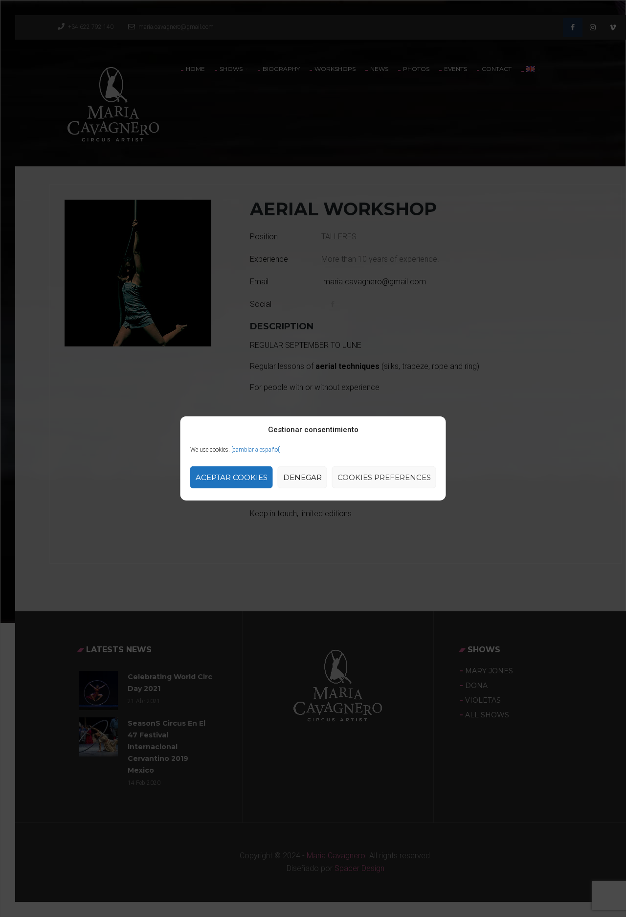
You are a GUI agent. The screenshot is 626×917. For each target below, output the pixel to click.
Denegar (302, 477)
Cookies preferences (384, 477)
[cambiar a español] (256, 449)
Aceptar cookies (232, 477)
